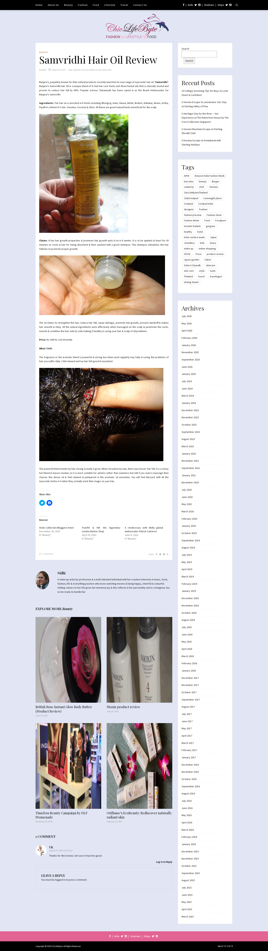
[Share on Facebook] (156, 554)
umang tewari (191, 282)
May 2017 (187, 728)
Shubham (209, 5)
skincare (210, 265)
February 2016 (189, 837)
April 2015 (187, 909)
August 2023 (188, 439)
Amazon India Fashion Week (210, 175)
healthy (188, 231)
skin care (189, 270)
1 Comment (48, 553)
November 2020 (190, 482)
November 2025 (190, 352)
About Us (53, 5)
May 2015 (187, 902)
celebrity (189, 187)
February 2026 (189, 337)
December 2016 (190, 764)
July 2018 (187, 627)
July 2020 (187, 489)
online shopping (207, 248)
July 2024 (187, 381)
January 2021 (189, 475)
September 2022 (191, 468)
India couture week (194, 237)
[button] (83, 173)
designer (189, 209)
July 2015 (187, 887)
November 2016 (190, 771)
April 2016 (187, 822)
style (202, 270)
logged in (60, 879)
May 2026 (187, 323)
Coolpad (188, 203)
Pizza (198, 254)
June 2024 (187, 388)
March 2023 (188, 446)
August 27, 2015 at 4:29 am (61, 850)
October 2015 (189, 865)
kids (202, 242)
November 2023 (190, 417)
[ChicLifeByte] (134, 25)
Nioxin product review (123, 707)
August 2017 (188, 706)
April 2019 (187, 569)
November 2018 (190, 605)
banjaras (77, 69)
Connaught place (212, 198)
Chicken (213, 187)
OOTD (187, 254)
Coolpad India (205, 203)
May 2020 (187, 504)
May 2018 (187, 641)
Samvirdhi (106, 69)
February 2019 (189, 583)
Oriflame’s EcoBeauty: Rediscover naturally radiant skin (139, 815)
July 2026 (187, 316)
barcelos (189, 181)
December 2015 (190, 851)
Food (96, 5)
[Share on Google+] (168, 554)
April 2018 (187, 649)
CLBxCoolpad (191, 198)
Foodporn (220, 220)
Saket (208, 259)
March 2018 (188, 656)
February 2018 (189, 663)
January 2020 (189, 525)
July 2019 (187, 554)
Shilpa (220, 5)
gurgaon (210, 226)
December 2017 (190, 678)
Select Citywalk (192, 265)
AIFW (186, 175)
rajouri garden (191, 259)
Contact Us (140, 5)
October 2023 (189, 424)
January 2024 (189, 403)
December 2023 (190, 410)
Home (39, 5)
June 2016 (187, 808)
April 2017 (187, 735)
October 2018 (189, 612)
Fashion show (214, 215)
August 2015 (188, 880)
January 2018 (189, 670)
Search (185, 48)
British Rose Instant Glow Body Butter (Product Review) (64, 709)
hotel (200, 231)
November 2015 (190, 858)
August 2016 (188, 793)
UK (51, 847)
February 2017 (189, 750)
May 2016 (187, 815)
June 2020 (187, 497)
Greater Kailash (192, 226)
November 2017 (190, 685)
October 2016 (189, 779)
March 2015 (188, 916)
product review (95, 69)
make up (188, 248)
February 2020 (189, 518)
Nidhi (190, 5)
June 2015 (187, 894)
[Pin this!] (164, 554)
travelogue (216, 276)
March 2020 (188, 511)
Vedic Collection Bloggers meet (56, 527)
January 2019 (189, 591)
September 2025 (191, 359)
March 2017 (188, 743)
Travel (124, 5)
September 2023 (191, 432)
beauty (203, 181)
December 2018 (190, 598)
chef (201, 187)
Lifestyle (109, 5)
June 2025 (187, 366)
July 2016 (187, 800)
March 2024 (188, 395)
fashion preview (192, 215)
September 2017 (191, 699)
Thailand (188, 276)
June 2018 (187, 634)
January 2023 (189, 453)
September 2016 (191, 786)
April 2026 (187, 330)
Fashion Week (191, 220)
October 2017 (189, 692)
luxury (213, 242)
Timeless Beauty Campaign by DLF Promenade (62, 815)
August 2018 (188, 620)
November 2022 (190, 460)
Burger (215, 181)
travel (201, 276)
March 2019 (188, 576)
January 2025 (189, 374)
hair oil (85, 69)
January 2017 (189, 757)
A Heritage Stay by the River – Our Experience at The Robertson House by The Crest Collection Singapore (205, 117)
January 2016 (189, 844)
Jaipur (213, 237)
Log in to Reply (164, 861)
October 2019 (189, 533)
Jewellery (189, 242)
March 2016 (188, 829)
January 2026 (189, 345)
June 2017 (187, 721)
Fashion (83, 5)
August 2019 (188, 547)
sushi (212, 270)
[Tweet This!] (160, 554)
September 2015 (191, 873)
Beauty (68, 5)
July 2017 (187, 714)
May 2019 (187, 562)
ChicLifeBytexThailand (196, 192)
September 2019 (191, 540)
